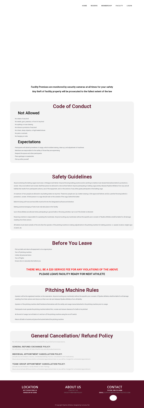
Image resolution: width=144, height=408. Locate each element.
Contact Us (73, 390)
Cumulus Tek (85, 405)
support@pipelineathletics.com (117, 392)
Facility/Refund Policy (73, 392)
